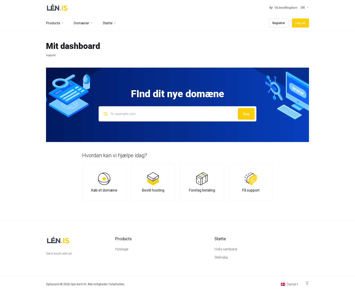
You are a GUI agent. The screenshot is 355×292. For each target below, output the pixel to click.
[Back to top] (307, 283)
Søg (246, 114)
